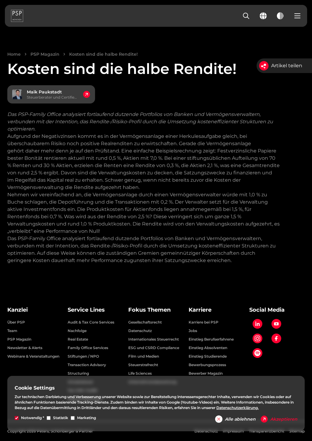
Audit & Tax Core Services (91, 322)
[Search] (246, 15)
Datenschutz (140, 330)
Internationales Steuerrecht (153, 339)
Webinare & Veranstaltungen (33, 356)
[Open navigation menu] (297, 15)
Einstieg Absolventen (208, 347)
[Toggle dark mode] (280, 15)
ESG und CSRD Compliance (153, 347)
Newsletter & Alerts (24, 347)
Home (14, 54)
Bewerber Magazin (206, 373)
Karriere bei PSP (203, 322)
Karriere (200, 309)
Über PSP (16, 322)
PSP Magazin (44, 54)
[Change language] (263, 15)
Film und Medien (143, 356)
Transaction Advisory (87, 364)
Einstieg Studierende (208, 356)
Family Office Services (88, 347)
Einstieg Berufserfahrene (211, 339)
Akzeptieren (283, 419)
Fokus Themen (149, 309)
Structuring (78, 373)
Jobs (193, 330)
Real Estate (78, 339)
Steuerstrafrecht (143, 364)
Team (12, 330)
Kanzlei (17, 309)
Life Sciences (140, 373)
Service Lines (86, 309)
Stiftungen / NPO (83, 356)
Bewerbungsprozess (207, 364)
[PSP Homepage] (17, 16)
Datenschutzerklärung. (237, 407)
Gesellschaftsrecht (145, 322)
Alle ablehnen (240, 419)
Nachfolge (77, 330)
